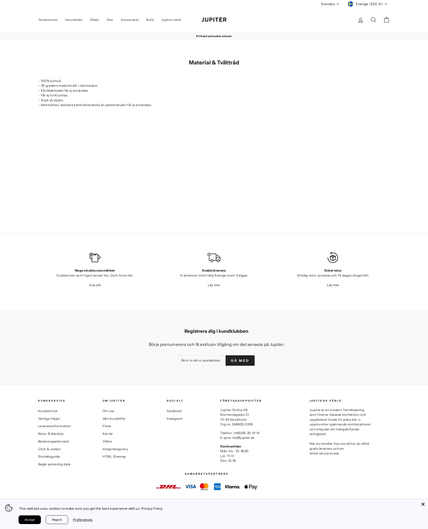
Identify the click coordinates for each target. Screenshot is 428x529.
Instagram (175, 418)
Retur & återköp (50, 434)
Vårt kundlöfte (114, 418)
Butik (150, 20)
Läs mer (214, 285)
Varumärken (73, 20)
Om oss (108, 411)
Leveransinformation (54, 426)
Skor (110, 20)
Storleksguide (49, 456)
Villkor (107, 441)
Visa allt (95, 285)
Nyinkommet (48, 20)
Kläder (95, 20)
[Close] (423, 504)
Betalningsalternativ (54, 441)
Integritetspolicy (115, 449)
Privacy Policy (152, 508)
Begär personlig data (54, 464)
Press (107, 426)
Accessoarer (130, 20)
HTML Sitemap (114, 456)
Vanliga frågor (49, 418)
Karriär (108, 434)
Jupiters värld (171, 20)
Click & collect (49, 449)
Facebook (174, 411)
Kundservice (47, 411)
